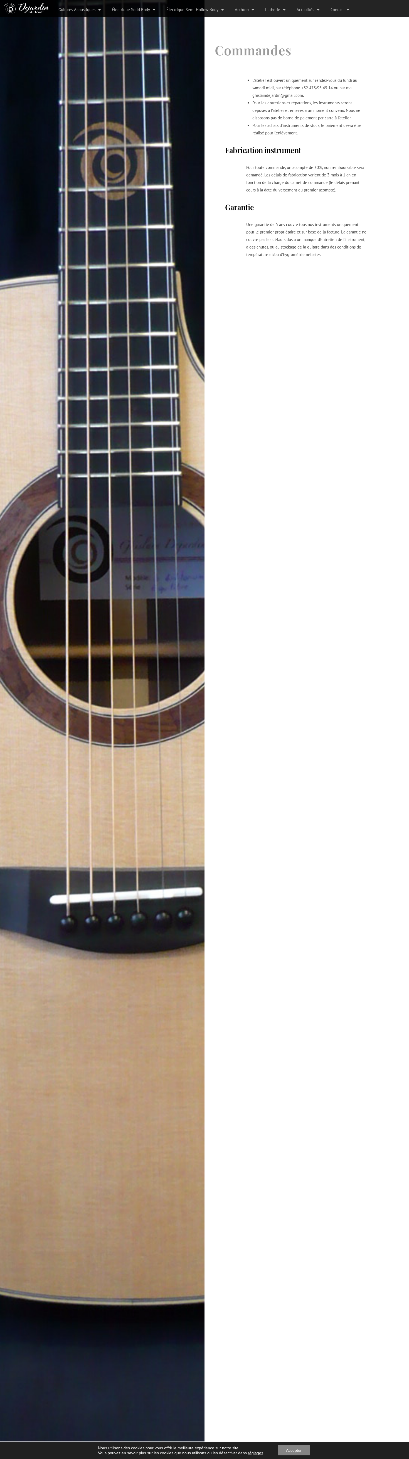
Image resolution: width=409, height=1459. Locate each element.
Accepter (294, 1450)
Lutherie (272, 9)
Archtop (242, 9)
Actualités (305, 9)
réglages (255, 1453)
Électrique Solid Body (131, 9)
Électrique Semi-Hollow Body (192, 9)
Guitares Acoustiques (76, 9)
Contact (337, 9)
